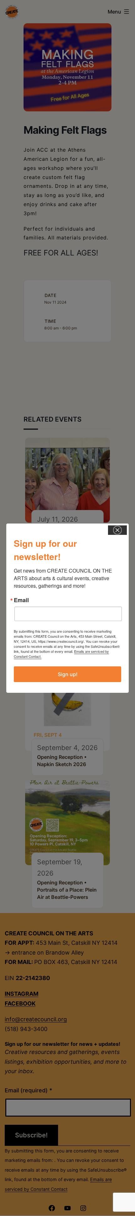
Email (21, 600)
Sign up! (68, 674)
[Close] (117, 530)
